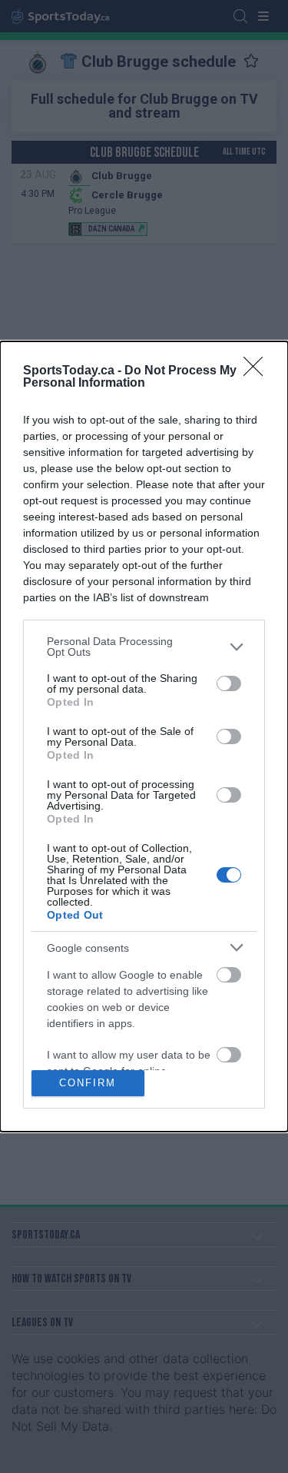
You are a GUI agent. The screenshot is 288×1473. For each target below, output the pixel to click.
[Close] (258, 371)
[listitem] (144, 646)
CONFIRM (87, 1083)
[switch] (229, 683)
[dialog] (144, 736)
